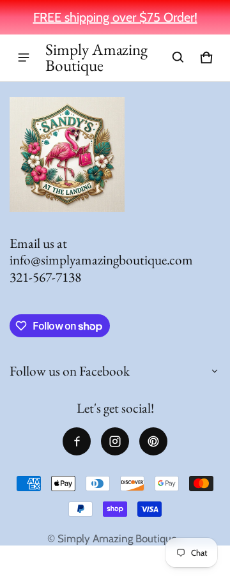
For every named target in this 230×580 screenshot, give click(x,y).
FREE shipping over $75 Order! (115, 17)
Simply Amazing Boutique (117, 538)
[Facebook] (77, 441)
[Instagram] (115, 441)
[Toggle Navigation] (24, 57)
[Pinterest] (153, 441)
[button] (178, 57)
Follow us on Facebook (70, 370)
